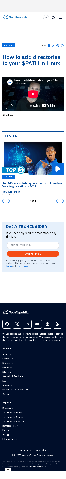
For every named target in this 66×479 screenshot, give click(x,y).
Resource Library (10, 426)
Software (9, 45)
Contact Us (7, 358)
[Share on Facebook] (49, 45)
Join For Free (33, 253)
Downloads (7, 408)
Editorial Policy (9, 439)
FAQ (4, 380)
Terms (9, 266)
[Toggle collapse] (8, 469)
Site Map (6, 372)
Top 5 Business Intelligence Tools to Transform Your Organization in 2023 (33, 184)
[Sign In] (46, 17)
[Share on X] (53, 45)
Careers (6, 394)
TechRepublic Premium (13, 421)
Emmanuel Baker (11, 192)
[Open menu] (61, 17)
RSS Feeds (7, 367)
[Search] (53, 17)
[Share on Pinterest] (57, 45)
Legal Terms (25, 450)
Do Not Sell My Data (51, 340)
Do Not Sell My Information (15, 389)
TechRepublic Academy (13, 417)
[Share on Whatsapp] (62, 45)
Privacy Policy (22, 266)
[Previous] (6, 201)
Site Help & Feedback (12, 376)
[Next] (60, 201)
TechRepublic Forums (12, 412)
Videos (5, 434)
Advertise (7, 385)
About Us (6, 354)
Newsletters (8, 363)
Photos (5, 430)
